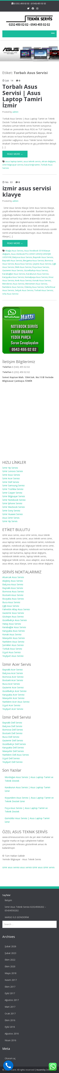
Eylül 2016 (10, 1026)
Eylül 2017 (10, 993)
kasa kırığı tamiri (32, 164)
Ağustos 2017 (12, 1000)
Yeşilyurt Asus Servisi (12, 655)
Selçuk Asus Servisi (24, 290)
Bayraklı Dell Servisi (12, 722)
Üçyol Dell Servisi (11, 758)
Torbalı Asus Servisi (43, 290)
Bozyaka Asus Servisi (13, 598)
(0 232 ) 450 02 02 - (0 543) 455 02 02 (30, 3)
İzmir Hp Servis (9, 521)
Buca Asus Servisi (23, 263)
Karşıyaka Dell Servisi (13, 747)
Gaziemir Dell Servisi (12, 740)
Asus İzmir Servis (11, 517)
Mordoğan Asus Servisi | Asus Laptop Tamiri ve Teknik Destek (29, 779)
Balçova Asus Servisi (22, 257)
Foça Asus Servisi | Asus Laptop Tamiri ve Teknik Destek (26, 810)
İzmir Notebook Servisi (13, 499)
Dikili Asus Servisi (23, 267)
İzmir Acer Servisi (11, 478)
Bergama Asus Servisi (33, 260)
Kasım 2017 (11, 979)
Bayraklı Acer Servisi (12, 669)
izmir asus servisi (11, 867)
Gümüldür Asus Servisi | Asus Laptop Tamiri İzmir (27, 820)
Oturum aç (10, 1058)
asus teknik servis (32, 161)
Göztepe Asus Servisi (13, 616)
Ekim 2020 (10, 966)
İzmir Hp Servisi (10, 467)
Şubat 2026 (10, 946)
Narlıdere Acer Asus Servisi (15, 701)
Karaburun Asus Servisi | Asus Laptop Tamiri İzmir (27, 789)
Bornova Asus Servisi (13, 591)
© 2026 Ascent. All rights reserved (18, 1069)
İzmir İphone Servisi (12, 503)
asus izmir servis (46, 867)
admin (15, 111)
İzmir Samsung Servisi (13, 485)
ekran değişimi (49, 161)
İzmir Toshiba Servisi (12, 489)
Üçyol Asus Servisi (11, 652)
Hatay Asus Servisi (11, 623)
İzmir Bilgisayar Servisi (13, 496)
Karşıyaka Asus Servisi (13, 277)
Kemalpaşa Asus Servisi (36, 277)
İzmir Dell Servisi (10, 482)
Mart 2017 (10, 1006)
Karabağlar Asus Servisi (13, 273)
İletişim (8, 900)
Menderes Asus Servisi (13, 283)
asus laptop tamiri (13, 161)
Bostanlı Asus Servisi (12, 595)
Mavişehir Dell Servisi (13, 751)
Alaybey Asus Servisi (12, 580)
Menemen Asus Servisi (36, 283)
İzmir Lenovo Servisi (12, 471)
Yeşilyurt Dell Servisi (12, 761)
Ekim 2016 (10, 1020)
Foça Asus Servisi (40, 267)
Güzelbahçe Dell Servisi (14, 744)
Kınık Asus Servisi (23, 280)
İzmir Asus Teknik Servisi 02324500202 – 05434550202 (25, 908)
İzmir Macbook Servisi (13, 506)
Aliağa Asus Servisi (14, 250)
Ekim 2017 (10, 986)
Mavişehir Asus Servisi (13, 638)
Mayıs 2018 (10, 973)
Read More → (15, 153)
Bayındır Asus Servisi (43, 257)
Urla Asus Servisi (10, 293)
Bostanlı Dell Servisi (12, 733)
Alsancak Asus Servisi (13, 577)
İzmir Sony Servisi (11, 510)
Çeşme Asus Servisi (42, 263)
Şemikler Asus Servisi (13, 645)
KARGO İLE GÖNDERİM (17, 917)
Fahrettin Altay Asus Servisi (16, 609)
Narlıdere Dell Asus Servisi (15, 754)
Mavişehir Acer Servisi (13, 698)
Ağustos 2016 (12, 1033)
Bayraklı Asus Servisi (12, 260)
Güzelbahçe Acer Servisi (14, 691)
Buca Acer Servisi (11, 683)
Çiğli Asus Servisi (10, 605)
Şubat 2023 (10, 953)
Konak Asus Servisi (42, 280)
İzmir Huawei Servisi (12, 514)
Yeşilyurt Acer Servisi (12, 708)
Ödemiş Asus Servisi (34, 287)
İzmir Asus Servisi (11, 474)
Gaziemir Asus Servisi (12, 270)
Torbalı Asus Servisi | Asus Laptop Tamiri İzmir (22, 96)
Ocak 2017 (10, 1013)
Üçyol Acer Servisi (11, 705)
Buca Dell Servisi (10, 736)
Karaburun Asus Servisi (37, 273)
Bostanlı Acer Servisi (12, 680)
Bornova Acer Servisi (12, 676)
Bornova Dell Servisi (12, 729)
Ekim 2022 (10, 959)
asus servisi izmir (28, 867)
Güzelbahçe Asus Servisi (36, 270)
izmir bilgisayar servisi (12, 164)
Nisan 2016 (10, 1040)
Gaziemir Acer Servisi (13, 687)
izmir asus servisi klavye (26, 191)
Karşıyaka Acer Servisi (13, 694)
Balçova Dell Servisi (12, 726)
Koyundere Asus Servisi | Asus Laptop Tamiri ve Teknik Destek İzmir (29, 799)
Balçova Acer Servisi (12, 673)
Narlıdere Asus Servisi (12, 287)
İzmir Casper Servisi (12, 492)
